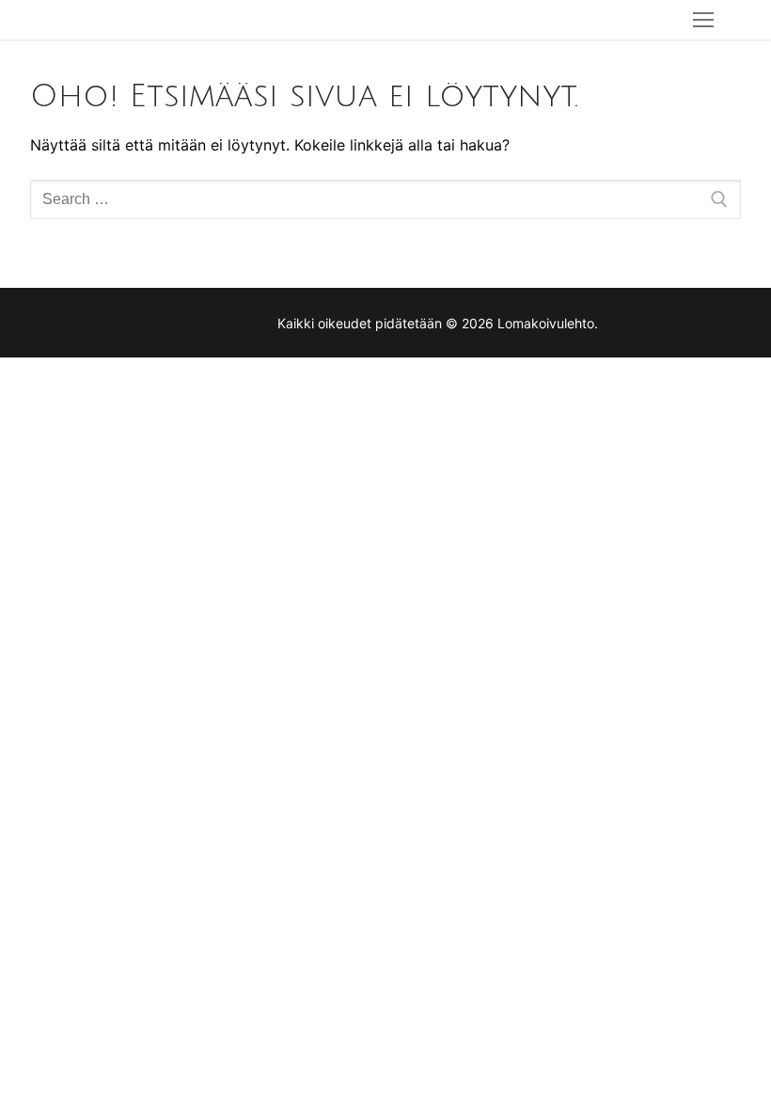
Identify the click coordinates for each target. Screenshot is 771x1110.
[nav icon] (703, 20)
